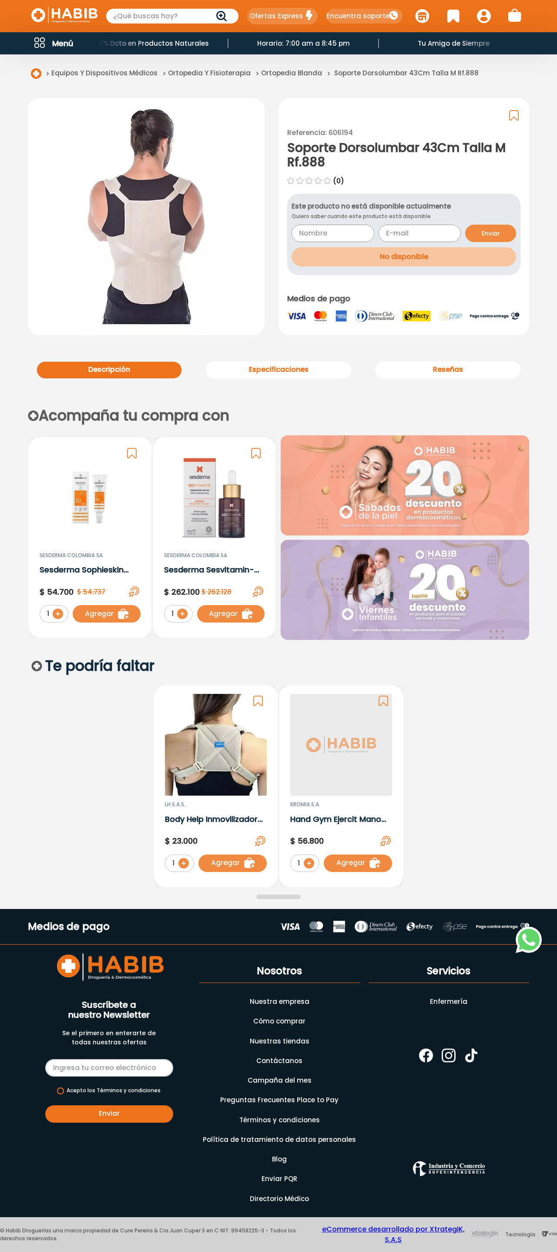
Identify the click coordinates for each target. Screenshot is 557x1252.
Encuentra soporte (357, 15)
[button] (53, 43)
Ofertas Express (276, 15)
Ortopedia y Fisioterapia (209, 72)
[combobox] (172, 16)
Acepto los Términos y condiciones (114, 1090)
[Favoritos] (453, 16)
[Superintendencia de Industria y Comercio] (449, 1168)
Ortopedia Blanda (291, 72)
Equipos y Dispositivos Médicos (104, 72)
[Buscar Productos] (223, 16)
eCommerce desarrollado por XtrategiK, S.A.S (393, 1234)
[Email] (109, 1066)
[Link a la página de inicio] (36, 73)
